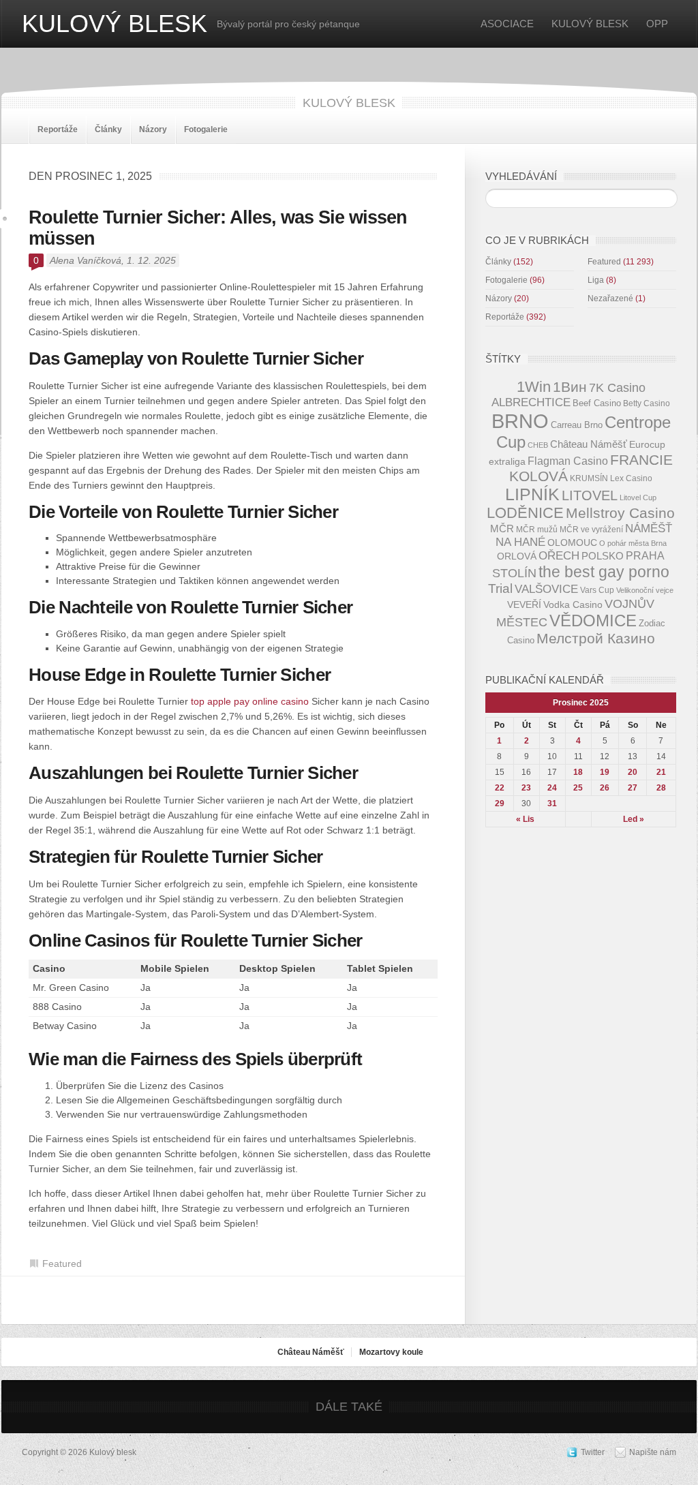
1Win (534, 386)
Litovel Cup (638, 497)
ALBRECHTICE (531, 402)
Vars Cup (597, 589)
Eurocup (647, 445)
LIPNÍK (532, 494)
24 (552, 788)
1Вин (570, 387)
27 (632, 788)
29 (499, 803)
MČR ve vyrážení (591, 529)
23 (526, 788)
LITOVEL (590, 495)
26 (604, 788)
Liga (596, 280)
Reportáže (57, 129)
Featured (62, 1263)
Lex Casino (631, 478)
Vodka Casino (573, 605)
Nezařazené (610, 298)
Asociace (507, 23)
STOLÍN (514, 573)
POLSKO (602, 556)
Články (108, 129)
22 (499, 788)
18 (578, 772)
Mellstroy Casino (620, 513)
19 (604, 772)
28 (661, 788)
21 (661, 772)
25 (578, 788)
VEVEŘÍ (524, 605)
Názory (153, 129)
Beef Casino (597, 403)
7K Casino (617, 387)
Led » (633, 819)
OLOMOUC (572, 543)
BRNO (520, 421)
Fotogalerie (206, 129)
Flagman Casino (568, 461)
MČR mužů (537, 529)
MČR (502, 528)
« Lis (525, 819)
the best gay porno (603, 572)
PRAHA (645, 555)
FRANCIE (641, 460)
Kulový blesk (114, 23)
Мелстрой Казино (595, 638)
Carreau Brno (577, 425)
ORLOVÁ (516, 556)
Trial (500, 588)
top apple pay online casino (250, 701)
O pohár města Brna (633, 543)
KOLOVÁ (538, 476)
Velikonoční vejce (644, 590)
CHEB (538, 445)
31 (552, 803)
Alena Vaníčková (85, 260)
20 (632, 772)
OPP (657, 23)
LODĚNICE (525, 512)
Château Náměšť (588, 444)
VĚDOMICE (593, 620)
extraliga (507, 462)
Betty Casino (646, 403)
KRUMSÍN (589, 478)
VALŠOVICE (546, 589)
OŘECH (558, 555)
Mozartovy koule (391, 1352)
